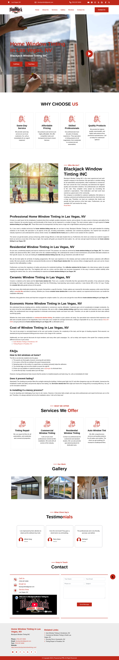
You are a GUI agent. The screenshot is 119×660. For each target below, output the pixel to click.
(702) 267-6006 (21, 639)
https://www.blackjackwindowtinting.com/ (23, 647)
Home (37, 10)
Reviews (71, 10)
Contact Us (81, 10)
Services (54, 10)
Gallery (63, 10)
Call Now (16, 64)
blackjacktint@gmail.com (23, 641)
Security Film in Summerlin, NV (55, 639)
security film (19, 291)
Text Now (31, 64)
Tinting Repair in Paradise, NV (22, 344)
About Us (45, 10)
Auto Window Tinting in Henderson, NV (25, 341)
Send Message (84, 604)
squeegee (48, 368)
